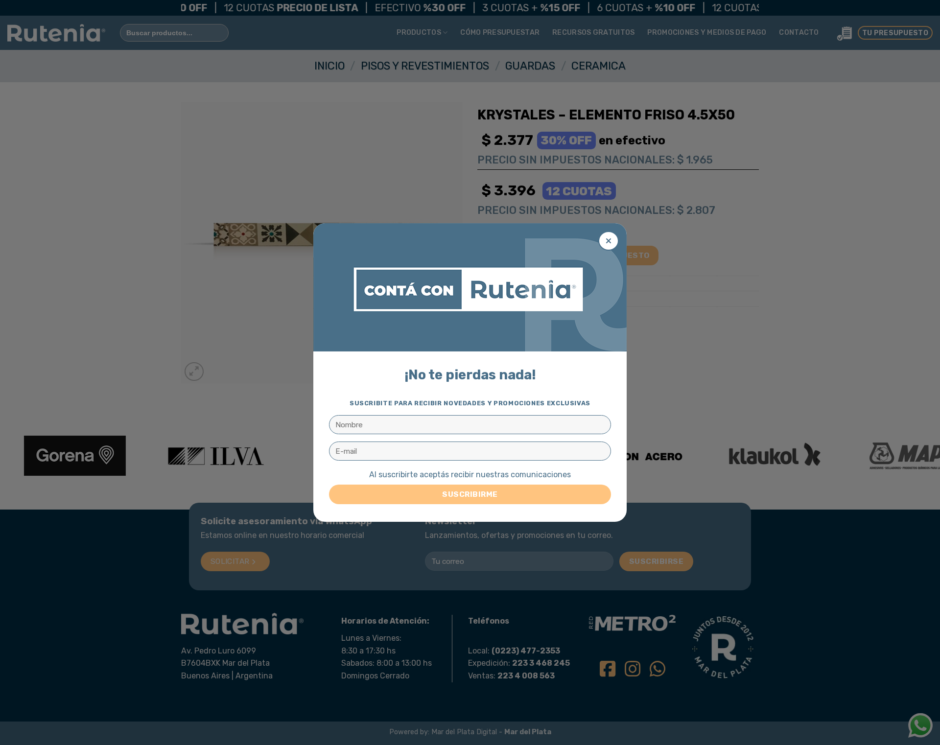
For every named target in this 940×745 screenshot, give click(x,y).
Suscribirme (469, 494)
